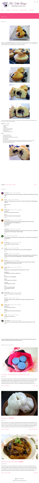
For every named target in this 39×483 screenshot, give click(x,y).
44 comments (6, 385)
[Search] (34, 1)
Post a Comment (7, 472)
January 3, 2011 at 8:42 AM (15, 192)
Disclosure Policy (23, 10)
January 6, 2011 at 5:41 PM (16, 320)
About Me (8, 10)
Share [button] (35, 184)
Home (2, 10)
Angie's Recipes (7, 320)
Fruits (14, 184)
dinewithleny (6, 229)
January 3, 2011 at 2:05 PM (16, 220)
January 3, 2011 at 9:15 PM (14, 253)
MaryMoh (6, 253)
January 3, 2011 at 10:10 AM (16, 209)
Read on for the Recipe (33, 429)
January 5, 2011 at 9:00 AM (16, 304)
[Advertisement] (19, 171)
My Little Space (7, 220)
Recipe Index (31, 10)
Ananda (5, 314)
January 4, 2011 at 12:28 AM (14, 260)
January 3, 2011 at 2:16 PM (15, 229)
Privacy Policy (15, 10)
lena (5, 235)
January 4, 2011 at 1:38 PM (16, 292)
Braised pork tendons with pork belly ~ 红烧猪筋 (12, 461)
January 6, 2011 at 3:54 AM (13, 314)
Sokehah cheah (7, 209)
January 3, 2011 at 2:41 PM (12, 235)
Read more (36, 385)
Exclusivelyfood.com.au (29, 43)
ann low (5, 199)
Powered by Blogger (20, 478)
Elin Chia (6, 260)
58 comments (6, 429)
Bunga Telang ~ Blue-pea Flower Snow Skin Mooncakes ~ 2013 (15, 374)
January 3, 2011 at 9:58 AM (13, 199)
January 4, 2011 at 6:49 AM (16, 267)
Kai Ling (6, 298)
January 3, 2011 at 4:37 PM (16, 242)
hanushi (5, 248)
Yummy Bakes (7, 292)
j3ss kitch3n (6, 192)
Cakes (6, 184)
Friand (4, 42)
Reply (5, 197)
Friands (10, 184)
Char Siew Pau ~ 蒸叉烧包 (7, 418)
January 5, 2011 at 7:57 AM (13, 298)
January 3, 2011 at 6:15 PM (13, 248)
